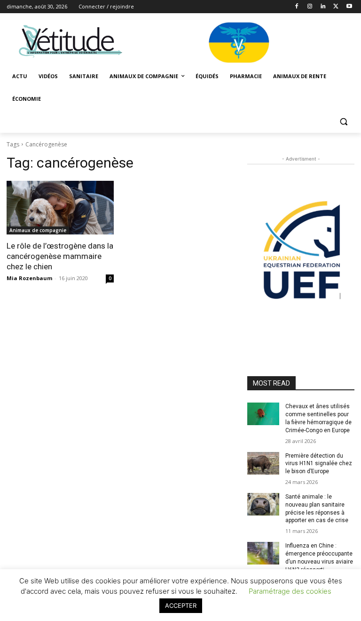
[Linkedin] (323, 6)
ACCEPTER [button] (180, 605)
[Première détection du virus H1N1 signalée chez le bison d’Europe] (263, 463)
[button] (343, 122)
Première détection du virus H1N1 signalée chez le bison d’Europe (318, 463)
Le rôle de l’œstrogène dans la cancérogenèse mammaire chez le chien (60, 256)
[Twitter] (335, 6)
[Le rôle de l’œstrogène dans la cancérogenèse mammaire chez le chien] (60, 207)
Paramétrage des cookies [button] (290, 591)
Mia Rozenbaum (29, 278)
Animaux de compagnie (37, 230)
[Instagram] (310, 6)
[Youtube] (349, 6)
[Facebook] (296, 6)
